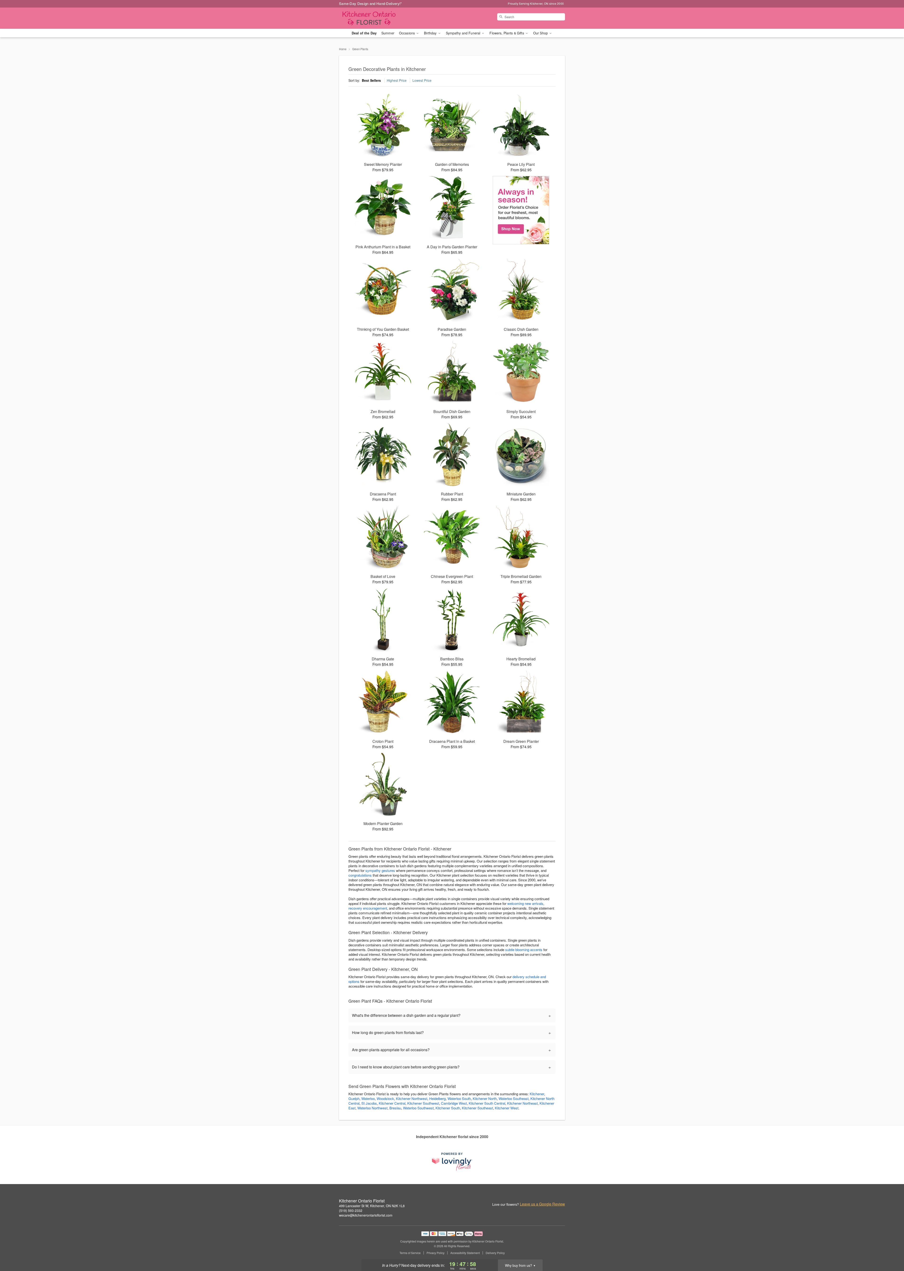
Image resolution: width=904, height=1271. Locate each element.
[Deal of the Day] (521, 210)
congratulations (360, 875)
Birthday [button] (430, 33)
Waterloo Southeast (514, 1098)
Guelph (353, 1098)
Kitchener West (506, 1107)
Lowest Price (422, 80)
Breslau (395, 1107)
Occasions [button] (407, 33)
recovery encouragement (367, 908)
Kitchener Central (392, 1103)
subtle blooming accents (523, 949)
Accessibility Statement (465, 1252)
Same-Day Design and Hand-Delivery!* (370, 3)
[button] (891, 1251)
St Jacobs (369, 1103)
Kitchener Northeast (522, 1103)
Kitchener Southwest (423, 1103)
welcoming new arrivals (525, 903)
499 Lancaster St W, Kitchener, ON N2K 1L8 (372, 1205)
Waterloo (368, 1098)
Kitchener (537, 1093)
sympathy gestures (380, 870)
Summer (387, 33)
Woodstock (385, 1098)
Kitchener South (448, 1107)
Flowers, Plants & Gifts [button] (507, 33)
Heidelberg (437, 1098)
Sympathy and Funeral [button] (463, 33)
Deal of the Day (364, 33)
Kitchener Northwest (411, 1098)
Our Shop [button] (541, 33)
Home (343, 49)
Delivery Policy (495, 1252)
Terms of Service (410, 1252)
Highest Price (397, 80)
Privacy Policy (435, 1252)
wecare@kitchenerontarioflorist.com (365, 1215)
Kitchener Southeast (477, 1107)
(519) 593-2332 (350, 1210)
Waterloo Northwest (372, 1107)
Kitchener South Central (487, 1103)
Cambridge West (454, 1103)
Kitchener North (485, 1098)
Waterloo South (459, 1098)
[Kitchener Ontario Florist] (373, 18)
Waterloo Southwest (418, 1107)
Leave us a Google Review (542, 1204)
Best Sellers (371, 80)
